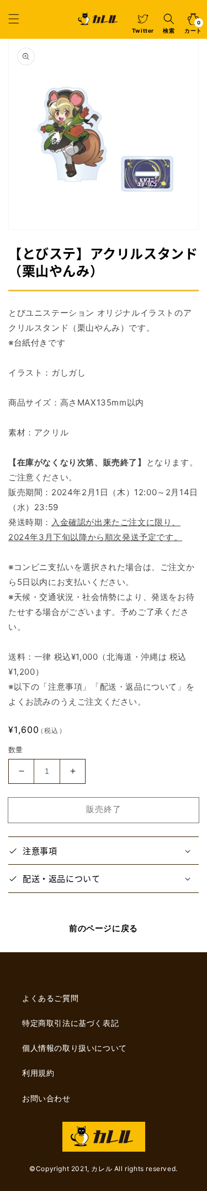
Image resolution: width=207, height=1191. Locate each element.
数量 (15, 749)
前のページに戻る (103, 928)
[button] (14, 19)
